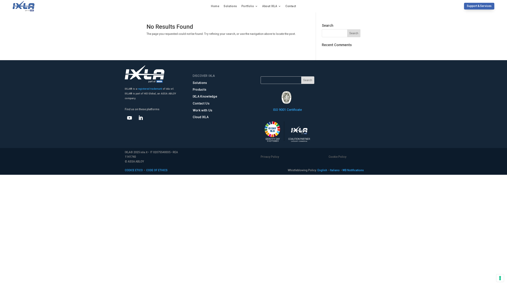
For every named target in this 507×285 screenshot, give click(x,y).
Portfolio (247, 6)
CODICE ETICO (134, 170)
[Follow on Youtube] (129, 118)
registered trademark (150, 88)
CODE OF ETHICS (157, 170)
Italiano (335, 170)
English (322, 170)
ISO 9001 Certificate (287, 110)
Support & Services (479, 6)
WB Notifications (353, 170)
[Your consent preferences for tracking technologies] (500, 278)
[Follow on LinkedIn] (140, 118)
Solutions (230, 6)
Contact (290, 6)
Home (215, 6)
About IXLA (269, 6)
